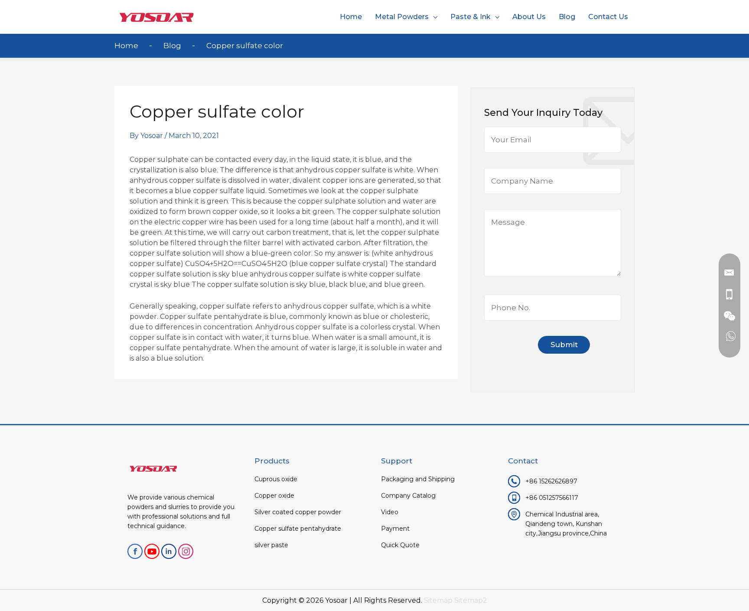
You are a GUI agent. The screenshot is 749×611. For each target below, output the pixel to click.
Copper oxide (274, 495)
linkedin (168, 551)
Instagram (185, 551)
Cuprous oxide (275, 479)
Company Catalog (408, 495)
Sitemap (438, 600)
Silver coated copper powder (297, 512)
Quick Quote (400, 545)
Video (389, 512)
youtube (152, 551)
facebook (135, 551)
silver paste (271, 545)
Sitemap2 (470, 600)
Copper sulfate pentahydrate (297, 528)
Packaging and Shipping (418, 479)
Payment (395, 528)
